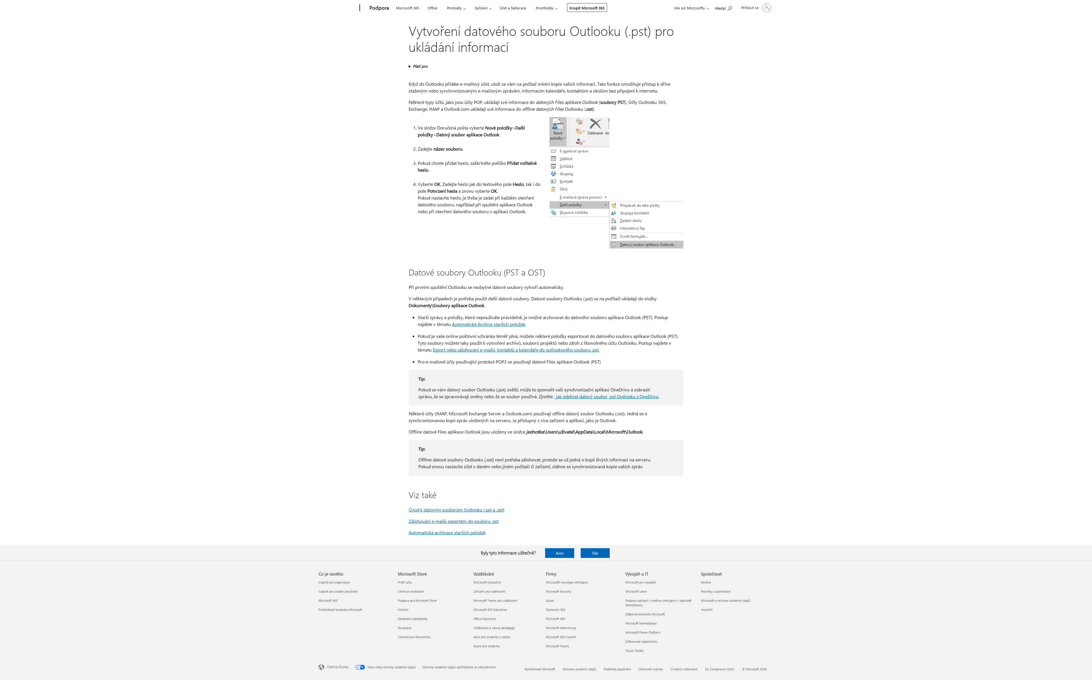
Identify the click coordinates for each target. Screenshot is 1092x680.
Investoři (707, 609)
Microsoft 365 (407, 7)
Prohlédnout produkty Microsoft (340, 609)
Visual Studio (634, 650)
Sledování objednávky (412, 619)
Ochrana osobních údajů (579, 669)
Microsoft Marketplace (641, 623)
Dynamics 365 (555, 609)
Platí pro (420, 66)
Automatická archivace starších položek (447, 532)
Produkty (454, 7)
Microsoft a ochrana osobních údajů (725, 600)
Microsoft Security (558, 591)
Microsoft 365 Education (490, 609)
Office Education (484, 619)
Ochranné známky (650, 669)
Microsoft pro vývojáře (640, 582)
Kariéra (706, 582)
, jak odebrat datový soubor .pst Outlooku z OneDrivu (606, 396)
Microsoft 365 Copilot (561, 637)
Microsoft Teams (557, 646)
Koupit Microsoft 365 (587, 7)
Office (432, 7)
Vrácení (403, 609)
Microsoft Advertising (561, 628)
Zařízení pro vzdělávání (489, 591)
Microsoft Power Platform (642, 632)
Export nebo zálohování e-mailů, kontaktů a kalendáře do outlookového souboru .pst (516, 350)
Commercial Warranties (414, 637)
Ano (560, 553)
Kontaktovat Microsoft (540, 669)
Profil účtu (405, 582)
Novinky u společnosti (716, 591)
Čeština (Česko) (337, 667)
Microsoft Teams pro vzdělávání (495, 600)
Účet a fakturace (512, 7)
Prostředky (544, 7)
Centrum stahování (411, 591)
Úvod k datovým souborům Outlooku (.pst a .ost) (456, 510)
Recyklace (404, 628)
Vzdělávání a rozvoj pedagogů (494, 628)
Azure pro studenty (486, 646)
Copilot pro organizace (334, 582)
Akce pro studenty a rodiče (491, 637)
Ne (595, 553)
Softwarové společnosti (641, 641)
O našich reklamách (684, 669)
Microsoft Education (487, 582)
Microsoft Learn (636, 591)
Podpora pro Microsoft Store (417, 600)
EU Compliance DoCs (720, 669)
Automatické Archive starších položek (488, 324)
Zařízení (481, 7)
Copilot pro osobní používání (338, 591)
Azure (550, 600)
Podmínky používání (617, 669)
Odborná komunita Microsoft (645, 614)
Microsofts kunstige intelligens (567, 582)
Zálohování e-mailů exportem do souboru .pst (454, 521)
